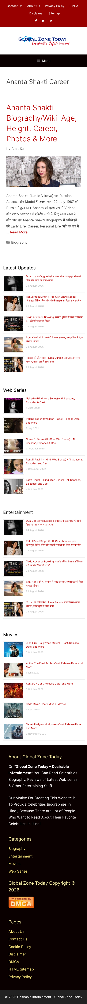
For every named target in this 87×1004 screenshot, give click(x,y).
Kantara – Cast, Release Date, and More (49, 683)
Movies (14, 864)
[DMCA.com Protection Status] (21, 907)
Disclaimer (36, 13)
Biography (19, 242)
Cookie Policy (19, 947)
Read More (18, 232)
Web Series (18, 871)
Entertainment (20, 856)
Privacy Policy (54, 6)
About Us (33, 6)
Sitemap (54, 13)
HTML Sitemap (21, 969)
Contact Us (14, 6)
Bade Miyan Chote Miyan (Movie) (46, 704)
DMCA (73, 6)
